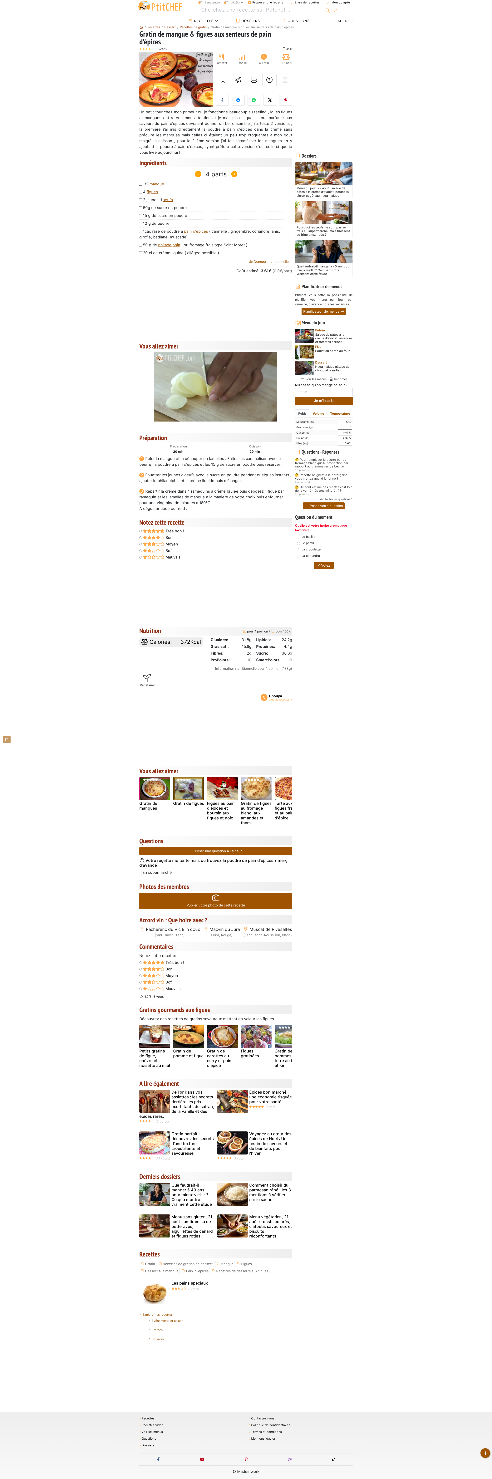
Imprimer (340, 379)
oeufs (168, 200)
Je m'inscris (324, 401)
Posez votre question (326, 506)
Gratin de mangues (148, 806)
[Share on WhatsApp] (254, 100)
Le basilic (308, 537)
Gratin (150, 1264)
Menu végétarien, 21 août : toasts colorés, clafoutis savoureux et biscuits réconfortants (270, 1226)
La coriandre (311, 556)
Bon (169, 537)
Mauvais (173, 557)
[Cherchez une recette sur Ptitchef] (327, 10)
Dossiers (250, 21)
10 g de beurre (156, 223)
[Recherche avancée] (334, 11)
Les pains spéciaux (189, 1283)
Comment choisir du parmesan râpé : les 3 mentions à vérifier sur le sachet (270, 1192)
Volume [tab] (318, 413)
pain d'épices (196, 231)
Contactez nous (262, 1418)
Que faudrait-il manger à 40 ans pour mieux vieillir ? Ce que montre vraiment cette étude (191, 1195)
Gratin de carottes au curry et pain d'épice (219, 1058)
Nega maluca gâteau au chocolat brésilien (332, 368)
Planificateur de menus (321, 311)
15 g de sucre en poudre (165, 215)
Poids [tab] (302, 413)
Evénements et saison (167, 1321)
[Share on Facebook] (222, 100)
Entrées (157, 1330)
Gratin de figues (188, 803)
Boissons (158, 1339)
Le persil (308, 543)
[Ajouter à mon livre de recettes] (223, 80)
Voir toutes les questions (335, 499)
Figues (246, 1264)
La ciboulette (311, 549)
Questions (298, 21)
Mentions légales (263, 1438)
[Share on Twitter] (269, 100)
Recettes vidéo (152, 1425)
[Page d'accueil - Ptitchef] (141, 27)
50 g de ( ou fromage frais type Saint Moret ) (195, 245)
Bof (168, 550)
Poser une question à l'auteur (218, 851)
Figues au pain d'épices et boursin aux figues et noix (221, 810)
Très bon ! (174, 531)
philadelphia (169, 245)
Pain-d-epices (197, 1271)
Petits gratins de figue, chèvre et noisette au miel (154, 1058)
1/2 (153, 184)
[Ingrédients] (7, 739)
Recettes (203, 21)
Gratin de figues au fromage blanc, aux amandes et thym (256, 813)
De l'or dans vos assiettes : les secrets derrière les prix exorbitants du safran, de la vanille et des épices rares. (176, 1104)
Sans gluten (212, 2)
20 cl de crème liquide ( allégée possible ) (181, 253)
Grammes (304, 427)
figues (152, 192)
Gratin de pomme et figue (188, 1053)
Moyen (171, 544)
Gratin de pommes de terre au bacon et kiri (289, 1058)
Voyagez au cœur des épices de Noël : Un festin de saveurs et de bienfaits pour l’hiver (270, 1143)
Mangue (227, 1264)
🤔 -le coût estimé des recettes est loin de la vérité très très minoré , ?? (323, 489)
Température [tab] (340, 413)
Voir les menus (315, 379)
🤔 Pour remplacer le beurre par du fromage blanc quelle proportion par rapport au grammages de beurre (321, 463)
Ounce (303, 432)
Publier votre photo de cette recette (216, 905)
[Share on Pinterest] (285, 100)
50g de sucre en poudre (165, 207)
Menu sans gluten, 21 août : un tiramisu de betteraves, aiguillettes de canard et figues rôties (192, 1226)
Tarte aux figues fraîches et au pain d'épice (289, 810)
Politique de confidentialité (270, 1425)
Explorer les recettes (157, 1314)
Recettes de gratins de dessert (188, 1264)
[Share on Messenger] (238, 100)
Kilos (302, 443)
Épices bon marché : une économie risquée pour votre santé (270, 1097)
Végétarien (237, 2)
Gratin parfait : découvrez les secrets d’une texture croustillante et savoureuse (192, 1143)
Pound (302, 438)
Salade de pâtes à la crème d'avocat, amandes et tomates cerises (334, 338)
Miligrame (305, 421)
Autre (343, 21)
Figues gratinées (250, 1053)
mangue (157, 184)
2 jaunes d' (158, 200)
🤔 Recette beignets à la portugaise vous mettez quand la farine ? (321, 476)
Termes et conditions (266, 1432)
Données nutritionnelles (271, 262)
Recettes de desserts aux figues (242, 1271)
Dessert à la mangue (161, 1271)
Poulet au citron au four (332, 351)
